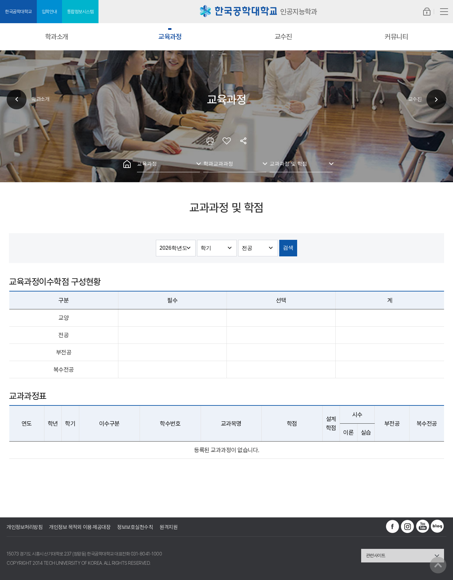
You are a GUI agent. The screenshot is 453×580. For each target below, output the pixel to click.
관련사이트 (375, 555)
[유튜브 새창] (422, 526)
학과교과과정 (218, 163)
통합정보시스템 (80, 11)
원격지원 (168, 527)
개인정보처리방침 (24, 527)
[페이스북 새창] (392, 526)
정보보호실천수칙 (135, 527)
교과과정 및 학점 (288, 163)
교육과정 (169, 36)
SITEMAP (444, 12)
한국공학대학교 (18, 11)
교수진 (283, 36)
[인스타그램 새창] (407, 526)
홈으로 (127, 164)
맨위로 (438, 565)
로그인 (427, 11)
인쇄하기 (210, 140)
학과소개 (56, 36)
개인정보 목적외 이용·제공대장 (79, 527)
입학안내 (49, 11)
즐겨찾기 (226, 140)
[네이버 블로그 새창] (437, 526)
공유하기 (243, 140)
